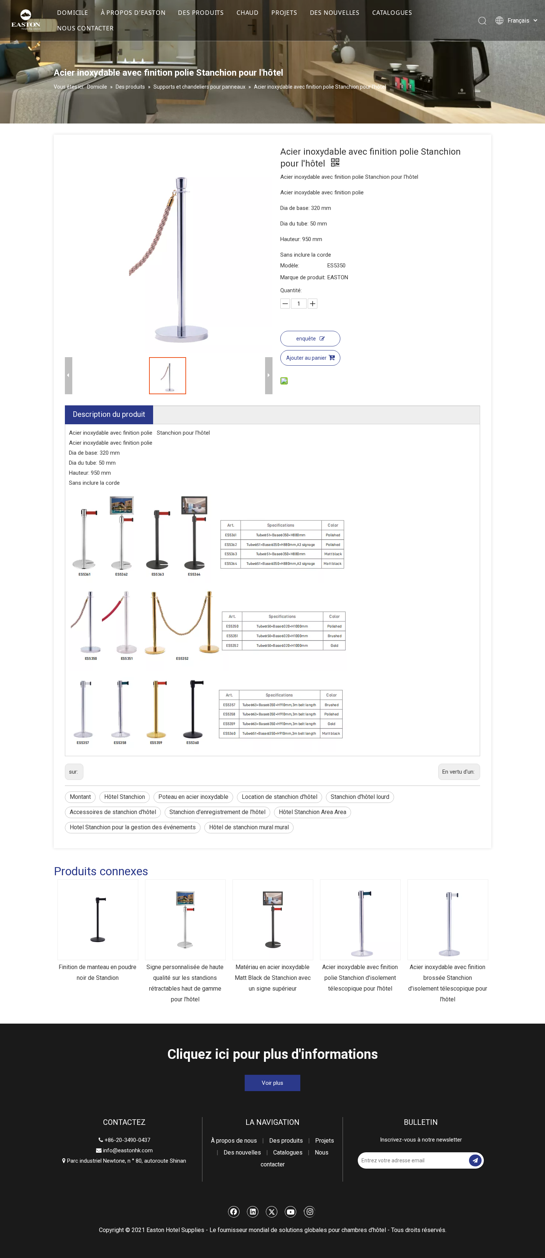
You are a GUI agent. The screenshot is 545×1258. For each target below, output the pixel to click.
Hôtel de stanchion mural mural (249, 827)
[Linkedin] (253, 1212)
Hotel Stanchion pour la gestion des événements (133, 827)
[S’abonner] (475, 1160)
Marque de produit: (303, 277)
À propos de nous (234, 1140)
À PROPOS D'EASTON (133, 13)
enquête (306, 339)
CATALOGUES (392, 13)
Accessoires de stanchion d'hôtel (113, 812)
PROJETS (284, 13)
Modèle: (289, 265)
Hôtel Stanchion (124, 796)
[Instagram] (309, 1212)
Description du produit (109, 414)
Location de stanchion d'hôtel (279, 796)
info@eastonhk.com (128, 1150)
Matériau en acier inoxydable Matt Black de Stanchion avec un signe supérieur (273, 978)
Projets (324, 1140)
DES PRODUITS (201, 13)
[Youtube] (291, 1212)
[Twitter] (272, 1212)
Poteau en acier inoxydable (193, 796)
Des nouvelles (242, 1152)
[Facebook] (234, 1212)
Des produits (286, 1140)
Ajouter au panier (306, 358)
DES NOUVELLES (335, 13)
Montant (80, 796)
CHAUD (248, 13)
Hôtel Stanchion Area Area (312, 812)
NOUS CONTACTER (85, 28)
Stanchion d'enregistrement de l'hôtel (217, 812)
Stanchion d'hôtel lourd (360, 796)
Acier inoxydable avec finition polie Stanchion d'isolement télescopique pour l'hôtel (360, 978)
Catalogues (288, 1152)
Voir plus (272, 1083)
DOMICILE (72, 13)
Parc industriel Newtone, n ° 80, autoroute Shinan (124, 1160)
